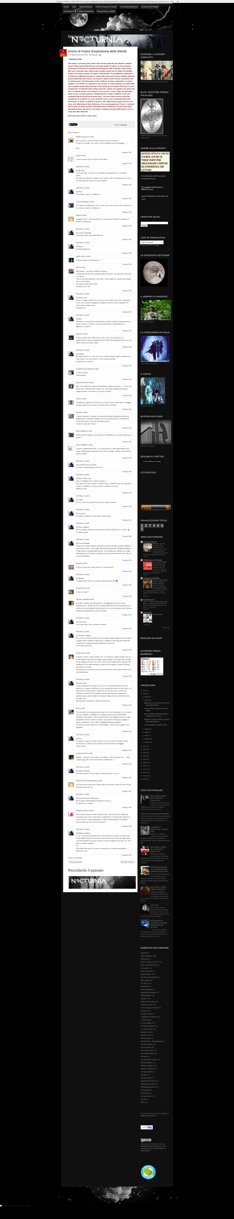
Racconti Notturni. (146, 1063)
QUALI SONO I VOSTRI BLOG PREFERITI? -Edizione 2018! (158, 849)
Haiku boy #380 (157, 614)
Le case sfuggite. (146, 1023)
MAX (77, 267)
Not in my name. (146, 1047)
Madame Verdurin (82, 810)
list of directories (109, 1197)
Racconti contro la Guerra (149, 1059)
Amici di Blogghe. (146, 956)
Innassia (79, 412)
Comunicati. (123, 125)
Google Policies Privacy (148, 1116)
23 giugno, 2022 (126, 807)
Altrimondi (144, 953)
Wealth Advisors (127, 1196)
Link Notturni (68, 11)
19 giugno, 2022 (126, 731)
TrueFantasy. (145, 1093)
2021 (145, 746)
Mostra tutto (166, 627)
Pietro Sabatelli (81, 431)
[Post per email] (99, 55)
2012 (145, 776)
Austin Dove (80, 588)
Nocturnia (76, 37)
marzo (147, 735)
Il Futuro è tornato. (147, 1005)
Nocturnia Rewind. (147, 1044)
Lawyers (126, 1197)
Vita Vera (144, 1099)
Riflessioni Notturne (147, 1066)
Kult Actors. (144, 1011)
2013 (145, 772)
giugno (147, 700)
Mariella (79, 563)
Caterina (79, 334)
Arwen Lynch (80, 256)
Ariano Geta (80, 653)
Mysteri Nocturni (86, 7)
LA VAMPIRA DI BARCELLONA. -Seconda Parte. (159, 829)
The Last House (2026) (160, 562)
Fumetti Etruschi (149, 600)
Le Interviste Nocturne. (129, 7)
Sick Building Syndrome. (149, 1087)
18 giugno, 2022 (126, 705)
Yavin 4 (143, 1102)
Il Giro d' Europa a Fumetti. (106, 7)
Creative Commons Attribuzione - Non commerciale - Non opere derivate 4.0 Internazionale (153, 1148)
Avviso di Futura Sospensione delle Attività (97, 51)
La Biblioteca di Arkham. (149, 1017)
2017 (145, 759)
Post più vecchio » (127, 862)
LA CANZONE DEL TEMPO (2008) (155, 725)
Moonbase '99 (145, 1035)
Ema (77, 708)
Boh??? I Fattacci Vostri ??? (150, 962)
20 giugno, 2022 (126, 750)
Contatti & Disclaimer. (85, 11)
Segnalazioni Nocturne (148, 1081)
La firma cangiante (82, 202)
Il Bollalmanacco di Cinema (152, 560)
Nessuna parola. (146, 1038)
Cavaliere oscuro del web (84, 369)
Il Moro (78, 399)
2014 (145, 769)
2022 (145, 694)
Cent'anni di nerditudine (151, 578)
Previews (144, 1056)
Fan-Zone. (144, 983)
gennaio (147, 742)
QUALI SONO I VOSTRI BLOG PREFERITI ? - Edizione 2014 (158, 798)
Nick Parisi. (79, 167)
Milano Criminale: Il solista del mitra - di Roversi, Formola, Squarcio (160, 581)
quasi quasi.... (155, 905)
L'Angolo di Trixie (146, 1014)
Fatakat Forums (119, 1197)
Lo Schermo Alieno (147, 1029)
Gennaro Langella (82, 599)
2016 (145, 763)
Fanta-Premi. (145, 986)
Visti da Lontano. (146, 1096)
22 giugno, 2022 (126, 791)
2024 (145, 690)
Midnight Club (145, 1032)
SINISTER (156, 544)
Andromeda (144, 959)
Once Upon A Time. (147, 1050)
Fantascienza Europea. (148, 992)
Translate (156, 245)
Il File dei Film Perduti (149, 7)
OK (178, 1)
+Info (172, 1)
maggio (147, 729)
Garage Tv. (144, 998)
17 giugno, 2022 (126, 264)
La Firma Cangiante (150, 542)
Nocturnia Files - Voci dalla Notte (151, 1041)
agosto (147, 697)
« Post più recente (75, 862)
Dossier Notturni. (146, 974)
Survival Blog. (145, 1090)
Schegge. (144, 1075)
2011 (145, 779)
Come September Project (149, 965)
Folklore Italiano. (146, 995)
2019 (145, 753)
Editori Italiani (145, 980)
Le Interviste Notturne (148, 1026)
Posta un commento (75, 858)
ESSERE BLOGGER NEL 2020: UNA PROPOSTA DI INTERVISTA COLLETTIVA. (159, 869)
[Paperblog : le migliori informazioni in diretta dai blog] (147, 1129)
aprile (147, 732)
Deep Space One (146, 971)
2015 (145, 766)
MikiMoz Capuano (82, 137)
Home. (66, 7)
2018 (145, 756)
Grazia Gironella (81, 753)
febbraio (147, 739)
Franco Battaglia (81, 445)
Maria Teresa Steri (82, 382)
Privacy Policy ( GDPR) (106, 11)
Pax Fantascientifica (147, 1053)
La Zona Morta (145, 1020)
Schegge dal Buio (146, 1072)
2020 (145, 749)
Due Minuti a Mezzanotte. (149, 977)
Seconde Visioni (146, 1078)
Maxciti (78, 215)
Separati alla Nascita (147, 1084)
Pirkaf (78, 155)
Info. (74, 7)
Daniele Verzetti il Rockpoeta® (86, 781)
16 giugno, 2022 (126, 152)
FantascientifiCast (146, 989)
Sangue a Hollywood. (148, 1069)
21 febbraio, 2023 (126, 826)
